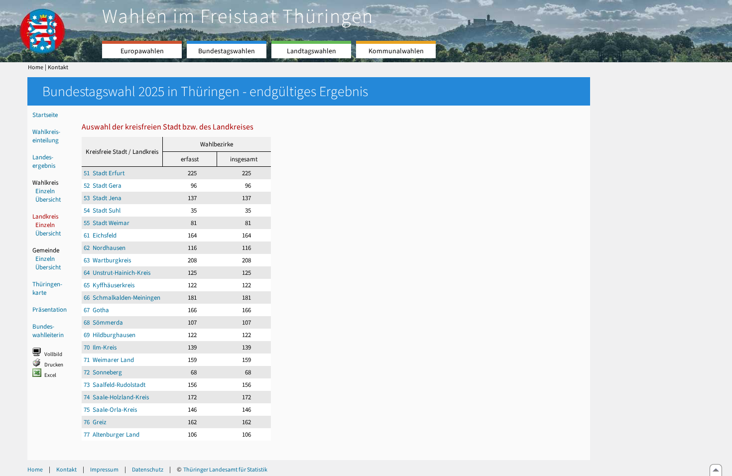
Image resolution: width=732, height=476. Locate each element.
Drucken (53, 364)
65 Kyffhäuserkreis (109, 285)
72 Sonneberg (103, 372)
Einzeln (45, 191)
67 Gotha (96, 310)
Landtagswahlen (311, 51)
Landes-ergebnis (43, 161)
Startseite (45, 115)
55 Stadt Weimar (106, 223)
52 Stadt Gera (103, 185)
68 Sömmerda (103, 322)
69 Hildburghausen (109, 335)
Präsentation (49, 309)
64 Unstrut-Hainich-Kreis (117, 272)
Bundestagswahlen (226, 51)
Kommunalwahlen (396, 51)
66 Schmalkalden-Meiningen (122, 297)
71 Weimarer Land (109, 360)
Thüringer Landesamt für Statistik (225, 470)
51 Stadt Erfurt (104, 173)
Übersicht (48, 199)
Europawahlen (142, 51)
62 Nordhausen (104, 247)
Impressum (104, 470)
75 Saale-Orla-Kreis (110, 409)
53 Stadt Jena (103, 198)
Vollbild (53, 354)
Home (35, 67)
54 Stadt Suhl (102, 210)
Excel (50, 375)
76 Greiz (95, 422)
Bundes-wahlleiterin (48, 330)
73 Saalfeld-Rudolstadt (114, 384)
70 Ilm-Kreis (100, 347)
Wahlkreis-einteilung (46, 135)
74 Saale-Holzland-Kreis (116, 397)
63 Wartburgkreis (107, 260)
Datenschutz (147, 470)
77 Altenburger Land (111, 434)
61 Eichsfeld (100, 235)
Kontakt (58, 67)
